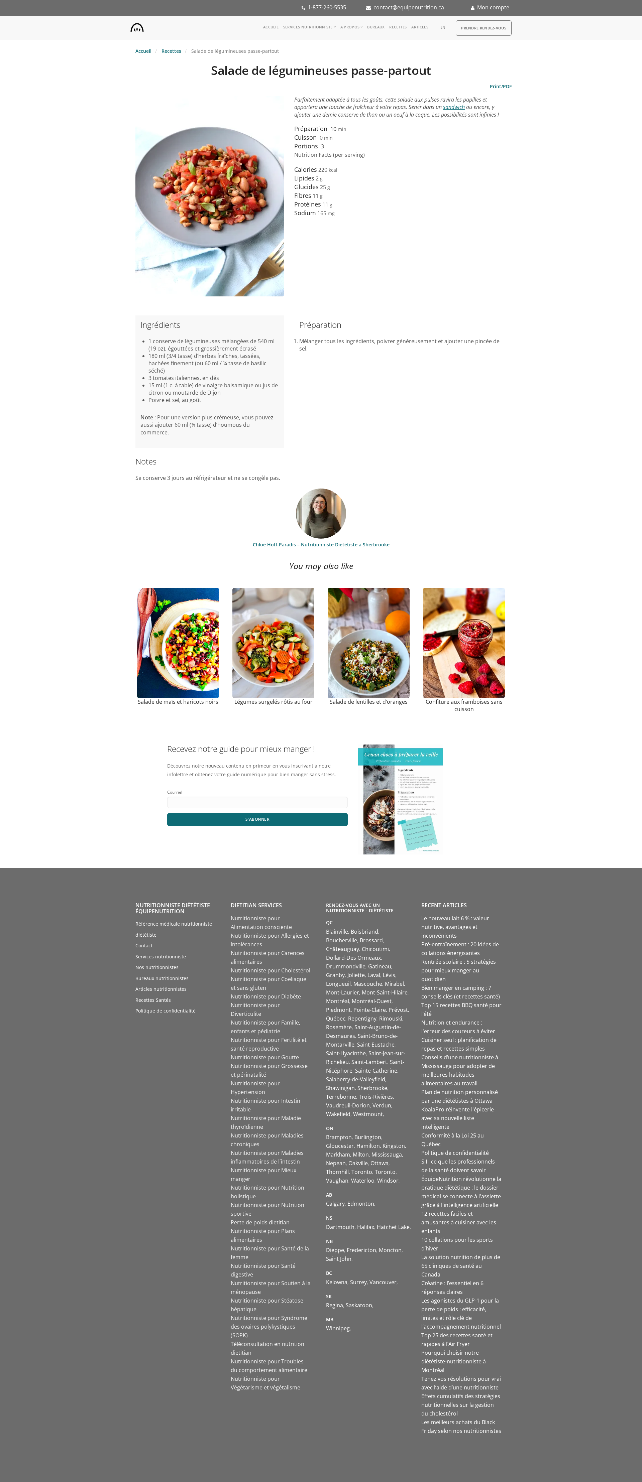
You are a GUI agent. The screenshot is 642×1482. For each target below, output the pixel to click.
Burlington (367, 1137)
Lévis (389, 975)
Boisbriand (364, 931)
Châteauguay (342, 949)
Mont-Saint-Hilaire (385, 992)
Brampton (339, 1137)
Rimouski (390, 1018)
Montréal (337, 1001)
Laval (373, 975)
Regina (334, 1305)
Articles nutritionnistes (161, 989)
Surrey (358, 1282)
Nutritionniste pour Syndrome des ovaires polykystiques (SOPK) (269, 1326)
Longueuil (338, 983)
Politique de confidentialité (165, 1010)
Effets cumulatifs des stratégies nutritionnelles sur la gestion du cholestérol (460, 1404)
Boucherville (341, 940)
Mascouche (367, 983)
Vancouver (383, 1282)
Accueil (271, 26)
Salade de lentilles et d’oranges (369, 701)
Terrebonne (341, 1096)
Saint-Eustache (376, 1044)
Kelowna (336, 1282)
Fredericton (361, 1250)
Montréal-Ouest (372, 1001)
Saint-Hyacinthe (346, 1053)
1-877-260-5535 (327, 7)
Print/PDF (501, 86)
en (443, 27)
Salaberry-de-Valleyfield (355, 1079)
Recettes (398, 26)
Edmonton (360, 1203)
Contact (143, 945)
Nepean (336, 1163)
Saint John (338, 1258)
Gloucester (340, 1146)
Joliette (356, 975)
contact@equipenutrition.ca (408, 7)
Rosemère (339, 1027)
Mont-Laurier (342, 992)
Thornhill (337, 1172)
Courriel (174, 792)
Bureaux (376, 26)
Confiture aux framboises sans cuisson (464, 705)
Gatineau (379, 966)
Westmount (368, 1114)
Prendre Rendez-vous (483, 27)
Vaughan (337, 1180)
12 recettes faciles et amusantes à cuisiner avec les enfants (458, 1222)
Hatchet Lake (393, 1227)
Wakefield (338, 1114)
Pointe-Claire (369, 1010)
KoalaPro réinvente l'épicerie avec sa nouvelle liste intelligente (457, 1118)
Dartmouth (340, 1227)
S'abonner (257, 819)
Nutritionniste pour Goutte (265, 1057)
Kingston (394, 1146)
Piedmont (338, 1010)
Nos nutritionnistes (157, 967)
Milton (361, 1154)
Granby (335, 975)
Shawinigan (340, 1088)
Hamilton (368, 1146)
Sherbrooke (372, 1088)
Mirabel (394, 983)
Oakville (358, 1163)
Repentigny (362, 1018)
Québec (335, 1018)
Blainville (337, 931)
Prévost (398, 1010)
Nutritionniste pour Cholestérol (270, 970)
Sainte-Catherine (376, 1070)
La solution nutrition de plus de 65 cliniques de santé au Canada (460, 1265)
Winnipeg (338, 1328)
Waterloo (362, 1180)
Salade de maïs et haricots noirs (178, 701)
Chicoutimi (375, 949)
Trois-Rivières (376, 1096)
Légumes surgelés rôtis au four (273, 701)
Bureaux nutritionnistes (162, 978)
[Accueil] (137, 26)
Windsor (388, 1180)
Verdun (381, 1105)
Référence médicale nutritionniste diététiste (173, 929)
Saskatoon (359, 1305)
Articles (419, 26)
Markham (338, 1154)
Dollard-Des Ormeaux (353, 957)
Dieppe (335, 1250)
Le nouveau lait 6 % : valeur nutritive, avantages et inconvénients (455, 927)
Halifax (365, 1227)
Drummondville (345, 966)
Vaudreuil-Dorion (348, 1105)
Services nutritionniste (308, 26)
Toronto (361, 1172)
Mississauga (386, 1154)
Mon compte (493, 7)
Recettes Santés (153, 1000)
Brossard (371, 940)
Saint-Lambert (369, 1062)
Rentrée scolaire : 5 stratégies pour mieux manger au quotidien (458, 970)
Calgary (335, 1203)
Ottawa (379, 1163)
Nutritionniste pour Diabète (266, 996)
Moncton (390, 1250)
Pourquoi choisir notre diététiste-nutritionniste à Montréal (453, 1361)
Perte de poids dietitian (260, 1222)
